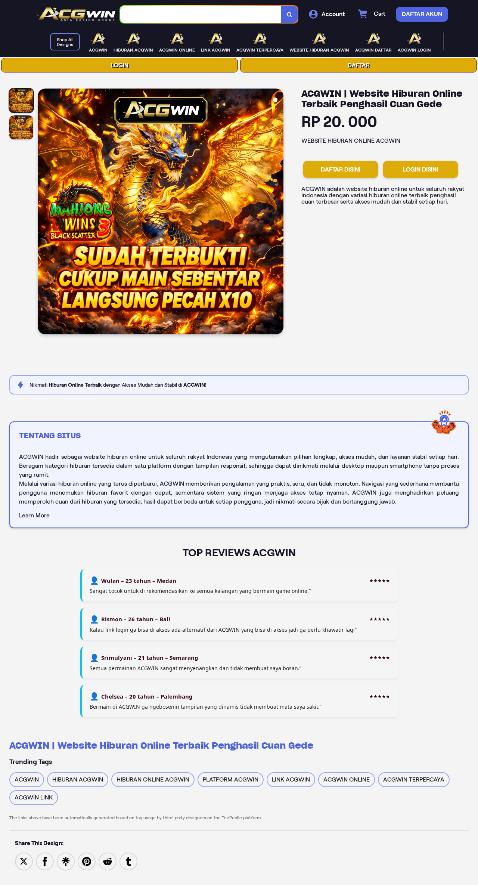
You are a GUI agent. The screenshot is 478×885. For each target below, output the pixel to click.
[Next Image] (277, 213)
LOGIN (119, 65)
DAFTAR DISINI (340, 169)
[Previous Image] (44, 213)
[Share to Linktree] (66, 861)
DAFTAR (359, 65)
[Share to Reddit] (108, 861)
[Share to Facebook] (45, 861)
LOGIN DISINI (420, 169)
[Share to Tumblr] (128, 861)
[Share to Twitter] (24, 861)
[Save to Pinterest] (87, 861)
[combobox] (201, 14)
